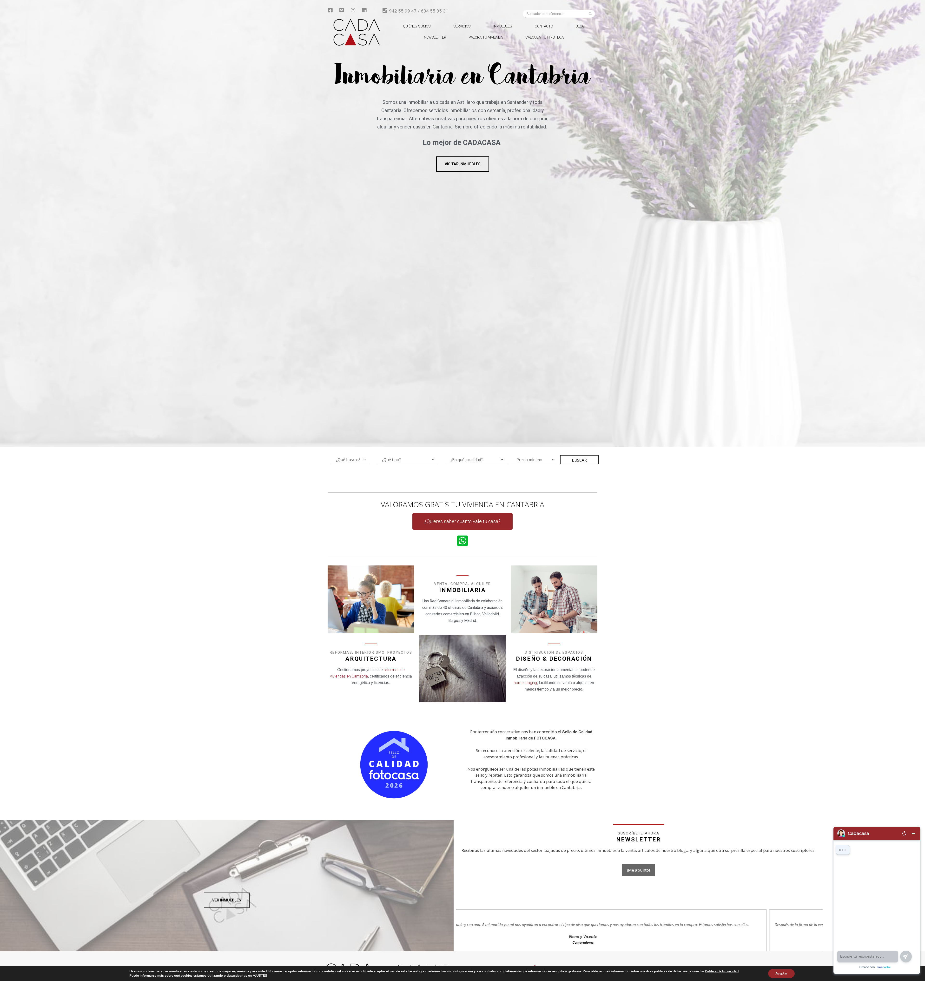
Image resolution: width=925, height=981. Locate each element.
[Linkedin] (364, 10)
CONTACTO (544, 26)
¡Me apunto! (638, 870)
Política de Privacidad (722, 971)
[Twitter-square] (342, 10)
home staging (525, 682)
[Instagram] (353, 10)
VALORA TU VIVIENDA (486, 37)
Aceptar (781, 973)
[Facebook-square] (330, 10)
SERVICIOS (462, 26)
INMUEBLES (502, 26)
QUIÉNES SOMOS (417, 26)
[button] (462, 164)
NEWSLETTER (435, 37)
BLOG (580, 26)
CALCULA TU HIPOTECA (544, 37)
